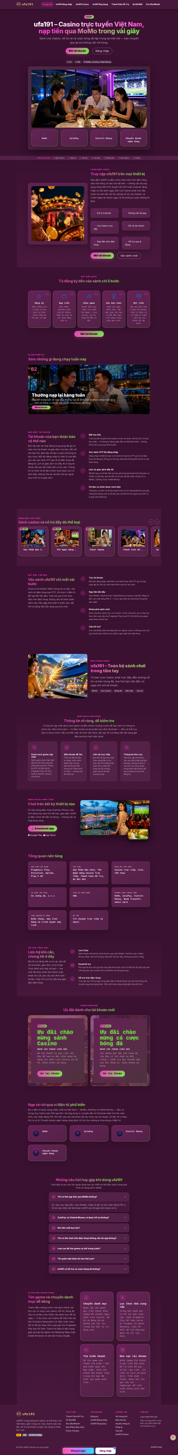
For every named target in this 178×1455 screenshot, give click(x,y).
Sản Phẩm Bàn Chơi (75, 1427)
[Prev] (151, 522)
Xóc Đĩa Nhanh (153, 4)
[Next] (157, 522)
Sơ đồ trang (156, 1447)
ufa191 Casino (82, 4)
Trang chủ (47, 4)
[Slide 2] (89, 410)
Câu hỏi (118, 1431)
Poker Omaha (72, 1431)
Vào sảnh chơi (129, 255)
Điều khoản (120, 1420)
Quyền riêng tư (122, 1423)
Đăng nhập (102, 51)
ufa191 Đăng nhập (64, 4)
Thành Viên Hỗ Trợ (120, 4)
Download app (44, 828)
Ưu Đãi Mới (137, 4)
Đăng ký (94, 1416)
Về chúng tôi (121, 1416)
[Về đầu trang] (173, 1437)
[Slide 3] (94, 410)
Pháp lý (118, 1427)
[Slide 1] (84, 410)
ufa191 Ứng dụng (100, 4)
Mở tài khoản (77, 50)
